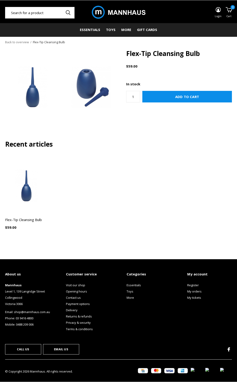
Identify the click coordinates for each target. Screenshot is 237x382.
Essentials (90, 29)
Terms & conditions (79, 329)
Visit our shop (75, 285)
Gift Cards (147, 29)
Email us (61, 349)
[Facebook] (229, 349)
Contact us (73, 298)
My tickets (194, 298)
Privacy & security (78, 322)
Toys (110, 29)
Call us (23, 349)
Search (68, 12)
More (126, 29)
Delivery (72, 310)
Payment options (78, 304)
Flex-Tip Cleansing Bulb (23, 219)
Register (193, 285)
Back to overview (17, 42)
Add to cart (187, 96)
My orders (194, 291)
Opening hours (76, 291)
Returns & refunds (79, 316)
